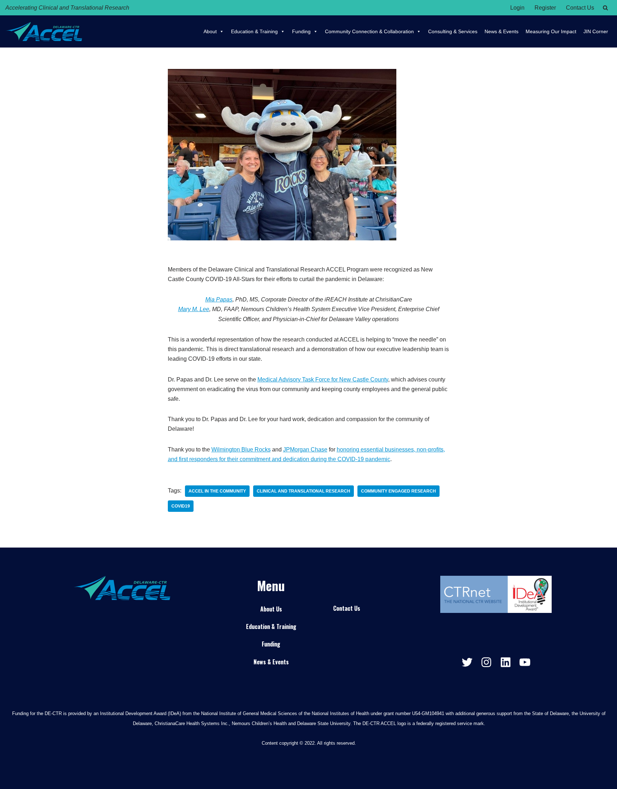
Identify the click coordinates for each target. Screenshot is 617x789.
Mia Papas (218, 299)
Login (517, 8)
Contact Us (580, 8)
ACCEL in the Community (217, 491)
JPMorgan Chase (305, 449)
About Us (271, 609)
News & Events (501, 31)
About (210, 31)
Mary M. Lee (193, 309)
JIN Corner (595, 31)
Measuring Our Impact (551, 31)
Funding (301, 31)
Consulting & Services (452, 31)
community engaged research (398, 491)
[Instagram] (486, 662)
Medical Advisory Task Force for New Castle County (322, 379)
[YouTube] (524, 662)
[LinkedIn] (505, 662)
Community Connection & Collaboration (369, 31)
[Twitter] (467, 662)
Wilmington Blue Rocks (241, 449)
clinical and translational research (303, 491)
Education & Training (254, 31)
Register (545, 8)
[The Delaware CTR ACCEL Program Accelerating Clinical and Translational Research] (43, 31)
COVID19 (180, 506)
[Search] (605, 7)
